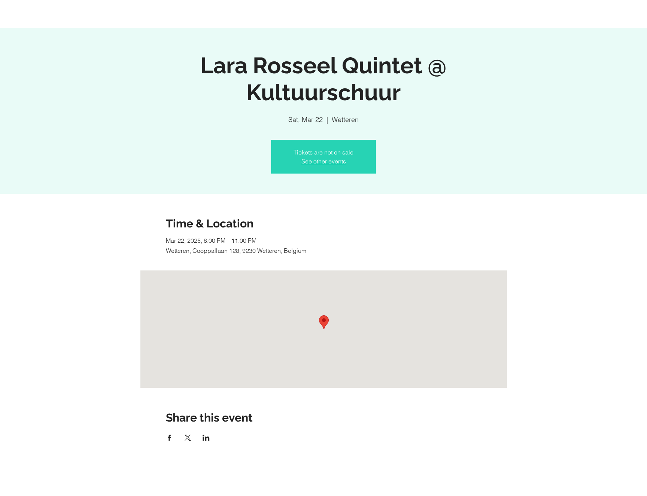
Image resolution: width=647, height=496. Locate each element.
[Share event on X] (187, 438)
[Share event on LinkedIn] (206, 438)
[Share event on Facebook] (169, 438)
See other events (323, 161)
